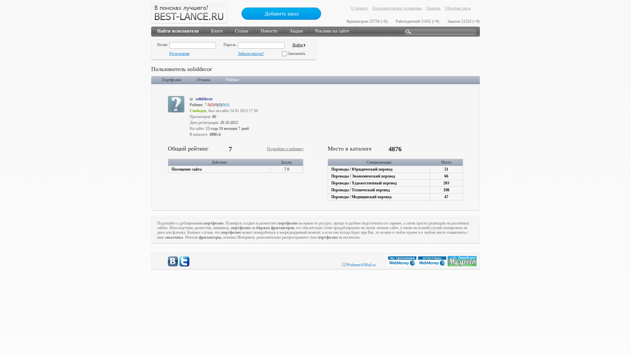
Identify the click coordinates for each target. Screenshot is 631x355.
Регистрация (179, 53)
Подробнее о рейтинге (285, 149)
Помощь (433, 8)
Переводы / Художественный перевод (364, 183)
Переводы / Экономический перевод (363, 176)
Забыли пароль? (251, 53)
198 (446, 190)
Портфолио (171, 80)
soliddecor (204, 99)
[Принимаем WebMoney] (403, 265)
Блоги (217, 31)
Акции (296, 31)
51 (446, 169)
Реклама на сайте (332, 31)
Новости (269, 31)
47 (446, 197)
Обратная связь (458, 8)
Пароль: (230, 44)
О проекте (359, 8)
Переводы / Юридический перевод (361, 169)
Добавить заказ (281, 13)
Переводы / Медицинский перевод (361, 197)
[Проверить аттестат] (433, 265)
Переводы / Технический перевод (360, 190)
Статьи (241, 31)
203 (446, 183)
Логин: (162, 44)
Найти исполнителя (178, 31)
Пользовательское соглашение (397, 8)
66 (446, 176)
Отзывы (203, 80)
